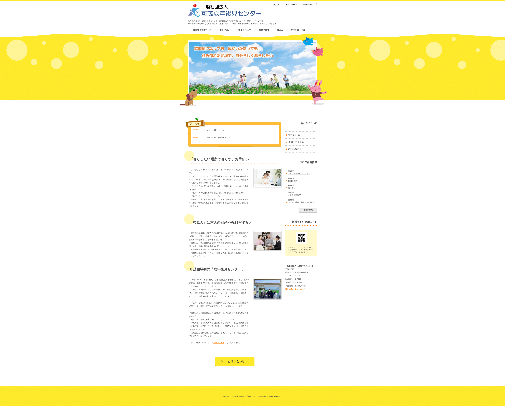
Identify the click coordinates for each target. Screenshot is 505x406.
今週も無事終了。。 (296, 195)
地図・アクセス (301, 141)
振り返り (291, 188)
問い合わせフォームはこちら (297, 289)
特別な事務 (292, 181)
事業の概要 (264, 30)
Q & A (280, 30)
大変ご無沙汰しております (299, 173)
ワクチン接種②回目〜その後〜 (301, 202)
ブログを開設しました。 (216, 130)
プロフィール (218, 343)
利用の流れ (225, 30)
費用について (244, 30)
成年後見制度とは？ (202, 30)
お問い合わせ (301, 149)
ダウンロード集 (298, 30)
